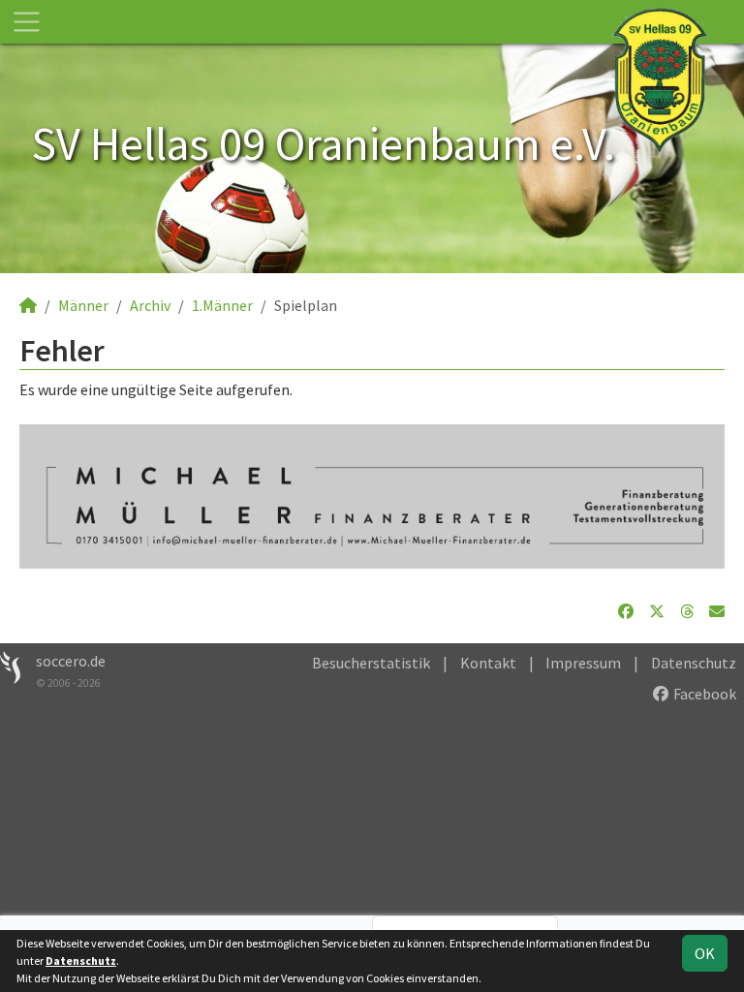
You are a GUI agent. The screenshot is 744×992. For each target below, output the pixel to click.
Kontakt (488, 662)
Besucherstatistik (371, 662)
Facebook (703, 693)
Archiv (150, 305)
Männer (83, 305)
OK (705, 953)
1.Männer (222, 305)
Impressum (583, 662)
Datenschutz (693, 662)
